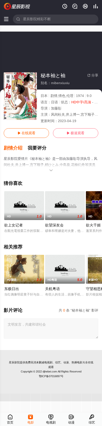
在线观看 (26, 133)
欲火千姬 (93, 225)
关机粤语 (52, 289)
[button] (16, 148)
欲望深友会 (54, 225)
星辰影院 (14, 362)
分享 (92, 75)
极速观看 (75, 133)
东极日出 (11, 289)
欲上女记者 (13, 225)
